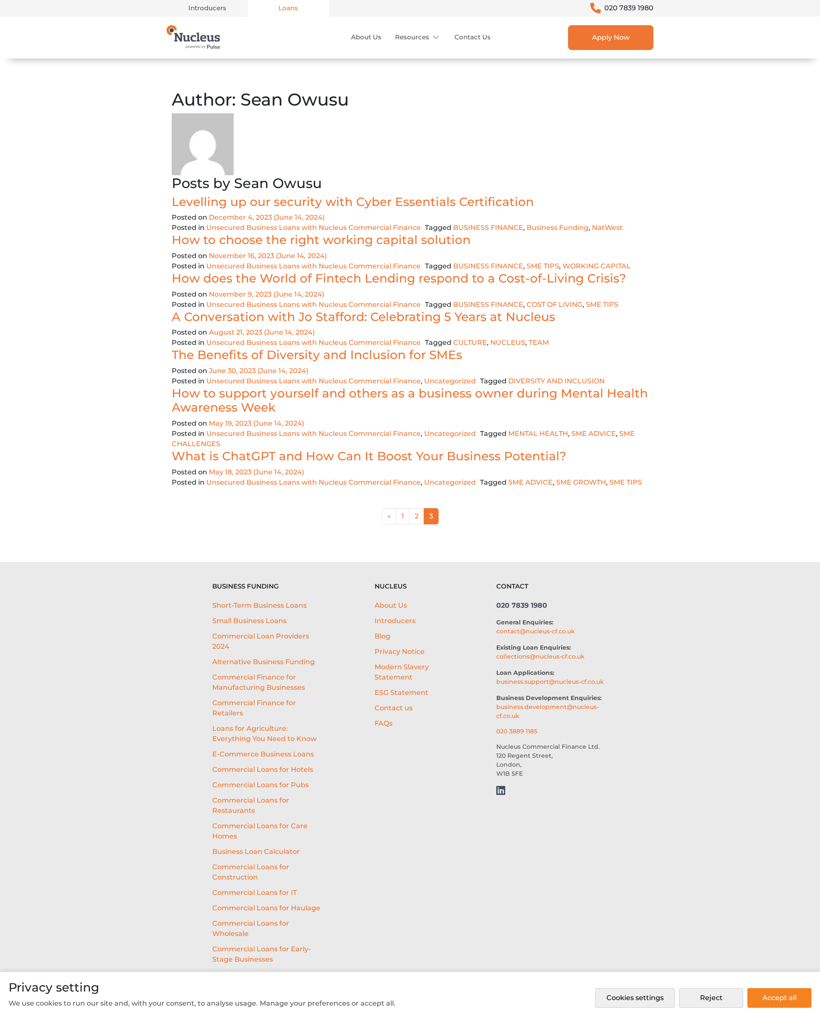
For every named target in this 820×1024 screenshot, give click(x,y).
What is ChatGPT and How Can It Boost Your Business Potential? (371, 456)
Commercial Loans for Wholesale (250, 928)
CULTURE (470, 342)
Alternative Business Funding (263, 662)
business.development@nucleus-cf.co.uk (547, 711)
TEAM (539, 342)
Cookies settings (635, 998)
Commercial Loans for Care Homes (260, 831)
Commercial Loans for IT (254, 893)
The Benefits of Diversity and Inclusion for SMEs (319, 354)
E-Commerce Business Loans (263, 754)
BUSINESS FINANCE (488, 228)
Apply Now (611, 37)
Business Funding (558, 228)
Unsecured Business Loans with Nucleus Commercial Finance (313, 228)
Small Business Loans (249, 621)
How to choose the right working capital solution (323, 239)
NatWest (607, 228)
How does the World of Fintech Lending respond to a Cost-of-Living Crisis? (401, 278)
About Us (366, 37)
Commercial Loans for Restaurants (250, 805)
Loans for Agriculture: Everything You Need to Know (264, 733)
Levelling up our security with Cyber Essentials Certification (354, 201)
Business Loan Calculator (256, 851)
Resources (412, 37)
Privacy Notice (400, 651)
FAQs (383, 723)
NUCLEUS (507, 342)
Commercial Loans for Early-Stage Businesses (261, 954)
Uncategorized (450, 381)
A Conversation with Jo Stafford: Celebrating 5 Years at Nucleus (365, 316)
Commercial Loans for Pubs (260, 785)
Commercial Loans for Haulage (266, 908)
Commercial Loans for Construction (250, 872)
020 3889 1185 (516, 731)
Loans (288, 8)
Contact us (472, 37)
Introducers (207, 8)
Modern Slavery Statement (402, 672)
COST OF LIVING (555, 304)
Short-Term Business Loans (259, 605)
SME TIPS (543, 266)
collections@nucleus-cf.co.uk (540, 656)
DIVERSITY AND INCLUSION (556, 381)
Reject (711, 998)
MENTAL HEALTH (538, 434)
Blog (382, 636)
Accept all (779, 998)
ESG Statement (401, 693)
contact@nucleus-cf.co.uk (535, 631)
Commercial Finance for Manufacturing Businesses (258, 682)
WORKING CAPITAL (596, 266)
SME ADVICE (593, 434)
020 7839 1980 (628, 8)
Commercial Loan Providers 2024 (260, 641)
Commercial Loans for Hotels (262, 769)
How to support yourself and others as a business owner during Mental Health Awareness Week (410, 400)
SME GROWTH (581, 482)
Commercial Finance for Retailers (254, 708)
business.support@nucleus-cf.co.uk (550, 682)
